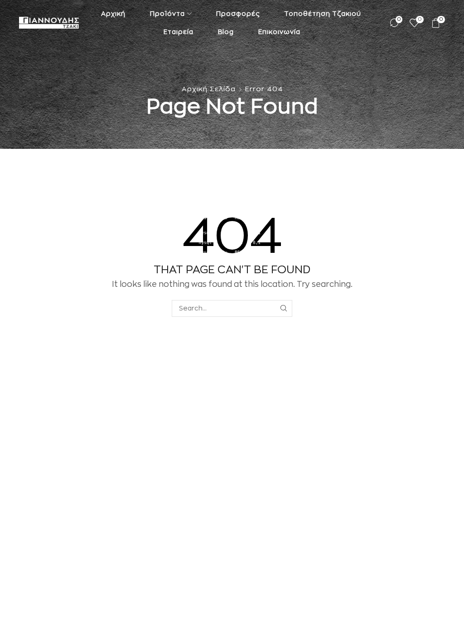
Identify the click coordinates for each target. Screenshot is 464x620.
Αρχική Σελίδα (209, 89)
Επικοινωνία (279, 32)
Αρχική (113, 13)
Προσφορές (238, 13)
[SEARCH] (284, 308)
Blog (226, 32)
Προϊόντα (167, 13)
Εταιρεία (178, 32)
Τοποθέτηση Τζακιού (322, 13)
